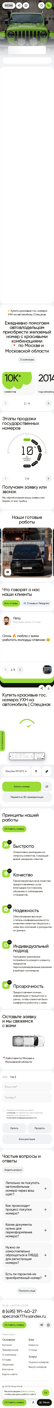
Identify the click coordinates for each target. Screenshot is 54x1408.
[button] (33, 1402)
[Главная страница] (9, 5)
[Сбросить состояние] (47, 787)
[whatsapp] (26, 5)
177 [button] (39, 755)
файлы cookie (27, 1391)
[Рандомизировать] (47, 771)
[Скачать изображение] (48, 688)
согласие (11, 1113)
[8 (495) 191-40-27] (48, 5)
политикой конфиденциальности (21, 1118)
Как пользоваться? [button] (2, 741)
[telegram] (19, 5)
